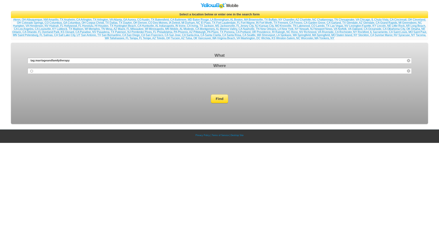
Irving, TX (197, 25)
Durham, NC (192, 22)
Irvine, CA (185, 25)
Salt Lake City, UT (69, 35)
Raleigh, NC (282, 32)
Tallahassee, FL (119, 38)
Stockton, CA (366, 35)
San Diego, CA (136, 35)
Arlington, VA (105, 19)
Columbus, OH (77, 22)
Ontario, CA (19, 32)
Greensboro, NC (412, 22)
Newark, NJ (306, 28)
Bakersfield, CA (164, 19)
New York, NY (290, 28)
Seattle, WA (254, 35)
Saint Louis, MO (403, 32)
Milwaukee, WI (139, 28)
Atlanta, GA (120, 19)
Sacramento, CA (383, 32)
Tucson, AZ (178, 38)
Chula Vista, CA (384, 19)
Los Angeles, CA (28, 28)
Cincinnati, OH (403, 19)
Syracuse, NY (406, 35)
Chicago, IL (366, 19)
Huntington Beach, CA (127, 25)
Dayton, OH (130, 22)
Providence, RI (266, 32)
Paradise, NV (88, 32)
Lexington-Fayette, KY (362, 25)
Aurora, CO (134, 19)
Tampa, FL (135, 38)
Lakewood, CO (306, 25)
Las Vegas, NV (339, 25)
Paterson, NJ (123, 32)
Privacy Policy (202, 135)
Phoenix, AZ (185, 32)
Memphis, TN (97, 28)
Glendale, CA (371, 22)
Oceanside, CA (377, 28)
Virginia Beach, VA (228, 38)
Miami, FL (124, 28)
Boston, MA (241, 19)
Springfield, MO (326, 35)
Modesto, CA (191, 28)
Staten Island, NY (347, 35)
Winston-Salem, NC (288, 38)
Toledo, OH (163, 38)
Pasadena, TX (105, 32)
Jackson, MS (211, 25)
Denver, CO (145, 22)
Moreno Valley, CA (231, 28)
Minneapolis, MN (159, 28)
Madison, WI (80, 28)
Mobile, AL (176, 28)
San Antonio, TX (91, 35)
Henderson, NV (39, 25)
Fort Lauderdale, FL (228, 22)
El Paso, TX (208, 22)
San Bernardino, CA (114, 35)
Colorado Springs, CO (35, 22)
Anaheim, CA (72, 19)
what (220, 55)
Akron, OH (19, 19)
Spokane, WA (288, 35)
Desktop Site (237, 135)
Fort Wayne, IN (250, 22)
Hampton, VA (21, 25)
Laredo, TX (323, 25)
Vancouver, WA (207, 38)
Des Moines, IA (162, 22)
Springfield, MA (307, 35)
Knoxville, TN (288, 25)
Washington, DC (250, 38)
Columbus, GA (58, 22)
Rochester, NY (348, 32)
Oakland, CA (359, 28)
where (219, 65)
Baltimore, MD (183, 19)
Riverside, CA (330, 32)
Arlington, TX (89, 19)
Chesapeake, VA (349, 19)
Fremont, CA (285, 22)
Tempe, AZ (149, 38)
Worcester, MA (309, 38)
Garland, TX (338, 22)
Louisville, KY (47, 28)
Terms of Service (220, 135)
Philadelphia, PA (167, 32)
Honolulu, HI (89, 25)
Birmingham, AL (223, 19)
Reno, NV (297, 32)
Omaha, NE (418, 28)
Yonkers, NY (326, 38)
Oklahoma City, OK (398, 28)
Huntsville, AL (150, 25)
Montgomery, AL (209, 28)
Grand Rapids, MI (390, 22)
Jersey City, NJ (249, 25)
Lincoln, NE (384, 25)
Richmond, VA (312, 32)
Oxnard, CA (72, 32)
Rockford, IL (365, 32)
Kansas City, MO (269, 25)
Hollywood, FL (72, 25)
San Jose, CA (177, 35)
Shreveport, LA (271, 35)
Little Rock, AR (401, 25)
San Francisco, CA (157, 35)
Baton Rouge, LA (203, 19)
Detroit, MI (178, 22)
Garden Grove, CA (319, 22)
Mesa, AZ (111, 28)
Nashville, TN (251, 28)
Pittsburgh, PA (202, 32)
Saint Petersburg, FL (30, 35)
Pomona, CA (232, 32)
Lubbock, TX (64, 28)
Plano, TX (217, 32)
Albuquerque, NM (37, 19)
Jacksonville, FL (230, 25)
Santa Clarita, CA (215, 35)
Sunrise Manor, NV (386, 35)
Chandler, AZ (291, 19)
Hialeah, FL (56, 25)
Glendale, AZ (355, 22)
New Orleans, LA (270, 28)
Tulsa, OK (191, 38)
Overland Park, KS (53, 32)
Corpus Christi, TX (97, 22)
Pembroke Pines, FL (144, 32)
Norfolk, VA (344, 28)
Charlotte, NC (308, 19)
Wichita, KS (268, 38)
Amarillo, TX (55, 19)
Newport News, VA (325, 28)
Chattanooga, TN (327, 19)
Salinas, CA (50, 35)
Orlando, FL (34, 32)
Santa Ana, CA (195, 35)
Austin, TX (148, 19)
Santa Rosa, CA (236, 35)
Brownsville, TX (258, 19)
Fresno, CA (300, 22)
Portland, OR (248, 32)
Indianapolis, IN (168, 25)
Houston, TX (105, 25)
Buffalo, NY (275, 19)
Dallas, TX (116, 22)
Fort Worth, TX (268, 22)
